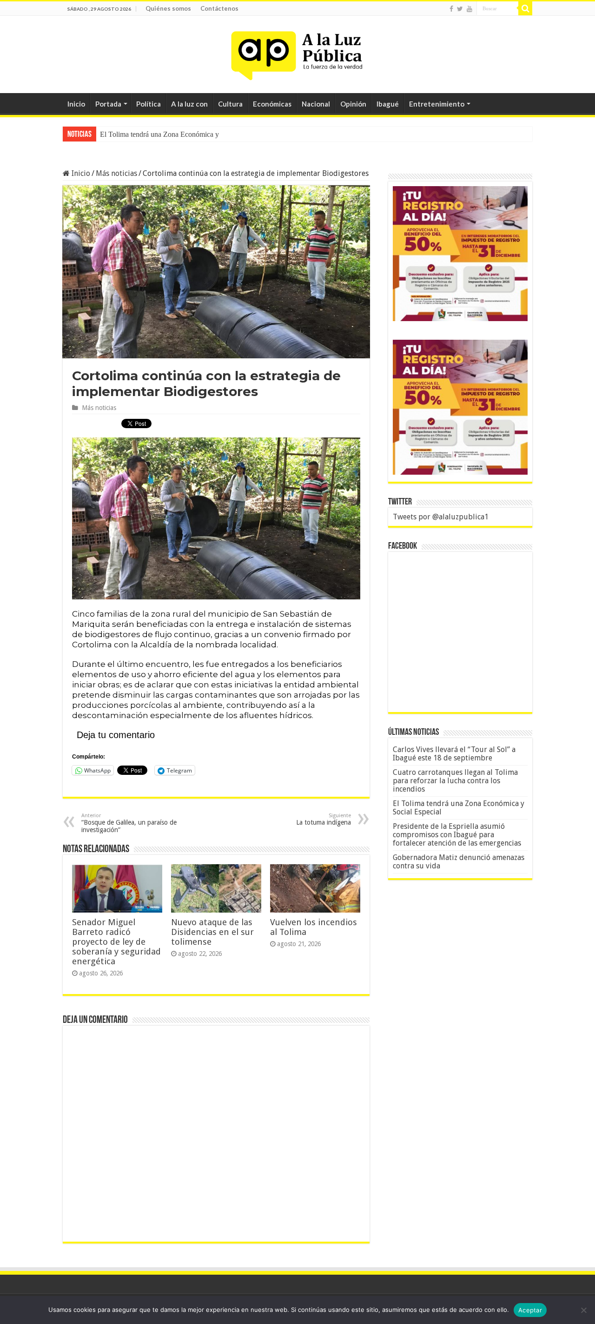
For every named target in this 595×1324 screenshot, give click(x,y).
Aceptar (530, 1310)
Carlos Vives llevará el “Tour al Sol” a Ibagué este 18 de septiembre (454, 753)
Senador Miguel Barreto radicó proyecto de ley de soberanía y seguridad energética (116, 941)
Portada (108, 104)
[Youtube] (469, 8)
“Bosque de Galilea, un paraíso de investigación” (129, 823)
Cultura (230, 104)
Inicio (76, 104)
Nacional (316, 104)
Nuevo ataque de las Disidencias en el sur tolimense (212, 932)
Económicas (272, 104)
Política (148, 104)
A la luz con (189, 104)
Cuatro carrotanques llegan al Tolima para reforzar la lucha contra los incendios (455, 780)
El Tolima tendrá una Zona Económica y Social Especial (182, 134)
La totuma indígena (323, 819)
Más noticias (116, 173)
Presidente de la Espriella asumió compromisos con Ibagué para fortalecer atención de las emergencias (457, 834)
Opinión (353, 104)
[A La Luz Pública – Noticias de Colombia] (297, 52)
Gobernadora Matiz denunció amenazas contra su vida (458, 861)
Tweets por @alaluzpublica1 (441, 516)
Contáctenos (219, 8)
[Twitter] (460, 8)
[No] (583, 1310)
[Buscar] (525, 8)
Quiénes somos (168, 8)
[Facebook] (451, 8)
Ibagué (388, 104)
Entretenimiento (436, 104)
